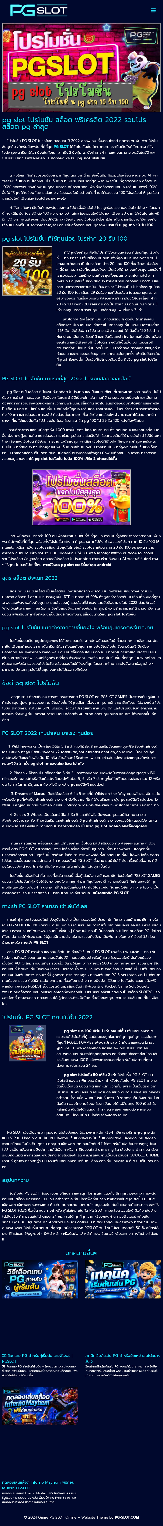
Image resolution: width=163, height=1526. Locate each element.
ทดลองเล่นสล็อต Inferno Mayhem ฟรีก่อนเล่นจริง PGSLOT (38, 1485)
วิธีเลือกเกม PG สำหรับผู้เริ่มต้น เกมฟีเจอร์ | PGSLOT (37, 1358)
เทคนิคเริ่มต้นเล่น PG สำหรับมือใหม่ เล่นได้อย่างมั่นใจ (122, 1358)
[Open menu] (153, 10)
